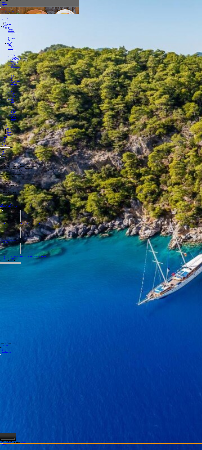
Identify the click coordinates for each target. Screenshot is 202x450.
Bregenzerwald (13, 119)
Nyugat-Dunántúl (11, 48)
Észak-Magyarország (11, 61)
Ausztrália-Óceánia (7, 24)
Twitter (4, 204)
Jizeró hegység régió (11, 34)
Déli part (12, 47)
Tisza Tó (12, 60)
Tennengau (12, 105)
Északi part (12, 46)
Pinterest (7, 204)
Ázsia (5, 23)
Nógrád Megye (13, 64)
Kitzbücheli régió (13, 114)
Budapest (10, 44)
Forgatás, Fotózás (5, 5)
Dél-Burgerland (13, 122)
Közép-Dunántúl (11, 65)
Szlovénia (8, 127)
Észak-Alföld (10, 56)
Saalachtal (12, 106)
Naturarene (12, 95)
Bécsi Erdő (12, 74)
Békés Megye (13, 54)
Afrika (5, 22)
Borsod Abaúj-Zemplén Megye (16, 62)
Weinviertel (12, 78)
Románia (7, 128)
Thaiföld (7, 133)
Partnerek (3, 3)
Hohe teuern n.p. (13, 101)
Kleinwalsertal (13, 120)
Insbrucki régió (13, 110)
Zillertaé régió (13, 113)
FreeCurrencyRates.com (4, 345)
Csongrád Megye (13, 55)
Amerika (5, 25)
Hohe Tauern (13, 93)
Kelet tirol (12, 108)
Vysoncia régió (10, 41)
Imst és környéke (13, 111)
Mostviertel (12, 76)
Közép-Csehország (11, 37)
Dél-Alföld (10, 52)
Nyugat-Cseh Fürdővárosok (13, 38)
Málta (7, 131)
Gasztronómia (4, 19)
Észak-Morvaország (11, 32)
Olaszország (8, 130)
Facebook (1, 204)
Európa (5, 21)
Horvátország (8, 132)
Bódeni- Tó (12, 118)
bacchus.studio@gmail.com (7, 201)
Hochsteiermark (13, 83)
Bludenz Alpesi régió (14, 117)
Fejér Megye (13, 66)
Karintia (9, 92)
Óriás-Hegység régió (11, 39)
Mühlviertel (12, 90)
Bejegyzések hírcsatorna (6, 350)
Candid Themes (23, 442)
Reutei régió (15, 98)
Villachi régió (13, 96)
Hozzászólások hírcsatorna (6, 351)
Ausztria (7, 70)
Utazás (3, 26)
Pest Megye (12, 69)
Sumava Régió (10, 42)
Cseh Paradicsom (11, 29)
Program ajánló (4, 144)
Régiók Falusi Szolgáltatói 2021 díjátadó (6, 205)
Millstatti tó (12, 94)
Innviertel (12, 88)
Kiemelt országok (7, 27)
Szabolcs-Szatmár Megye (15, 59)
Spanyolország (8, 125)
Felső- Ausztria (10, 87)
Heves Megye (13, 63)
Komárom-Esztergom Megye (15, 67)
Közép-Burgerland (14, 123)
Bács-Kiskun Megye (14, 53)
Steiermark (10, 79)
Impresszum (4, 2)
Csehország (8, 28)
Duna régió (12, 75)
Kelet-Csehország (11, 35)
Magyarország (6, 20)
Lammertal (12, 102)
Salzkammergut (13, 91)
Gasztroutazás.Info (3, 9)
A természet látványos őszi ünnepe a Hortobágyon (8, 206)
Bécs (9, 71)
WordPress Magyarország (6, 352)
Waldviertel (12, 77)
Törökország (8, 135)
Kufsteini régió (13, 112)
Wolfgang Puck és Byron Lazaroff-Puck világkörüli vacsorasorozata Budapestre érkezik (26, 223)
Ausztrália (6, 140)
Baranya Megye (13, 50)
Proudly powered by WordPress (5, 442)
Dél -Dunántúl (10, 49)
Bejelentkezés (4, 349)
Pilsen (9, 40)
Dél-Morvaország (11, 31)
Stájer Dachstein (13, 85)
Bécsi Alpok (13, 73)
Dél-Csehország (11, 30)
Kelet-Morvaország (11, 36)
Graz (11, 80)
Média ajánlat (4, 4)
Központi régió (13, 89)
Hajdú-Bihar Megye (14, 57)
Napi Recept (4, 143)
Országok (5, 142)
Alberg (12, 116)
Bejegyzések (4, 17)
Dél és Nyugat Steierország (15, 81)
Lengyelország (8, 129)
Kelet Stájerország (14, 84)
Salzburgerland (10, 99)
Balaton (9, 45)
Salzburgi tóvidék (13, 103)
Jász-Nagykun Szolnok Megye (16, 58)
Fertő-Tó (12, 124)
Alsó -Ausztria (10, 72)
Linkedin (10, 204)
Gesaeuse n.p (13, 82)
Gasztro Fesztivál (5, 18)
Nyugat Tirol (13, 109)
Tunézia (7, 134)
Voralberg (10, 115)
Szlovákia (8, 126)
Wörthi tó (12, 97)
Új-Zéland (6, 141)
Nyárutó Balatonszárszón (9, 240)
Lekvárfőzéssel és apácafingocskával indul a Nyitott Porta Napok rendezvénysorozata (25, 256)
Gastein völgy (13, 100)
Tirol (9, 107)
